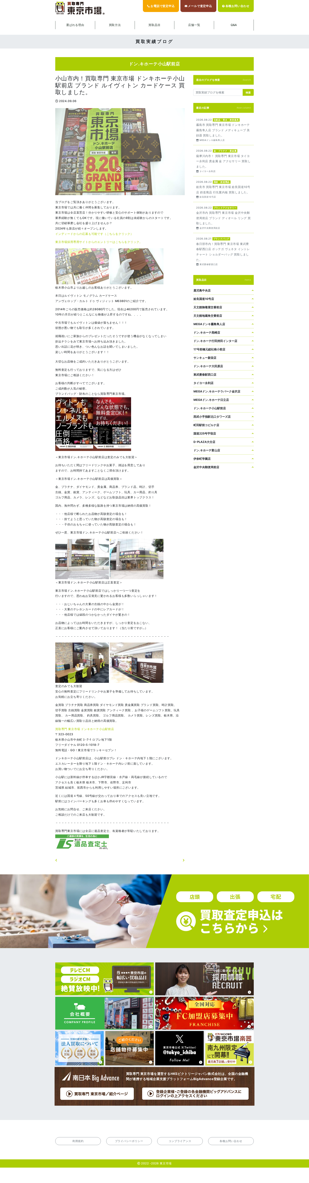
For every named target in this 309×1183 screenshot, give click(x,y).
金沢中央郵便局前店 (206, 467)
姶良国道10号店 (203, 299)
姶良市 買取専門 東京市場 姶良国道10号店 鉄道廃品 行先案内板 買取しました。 (223, 189)
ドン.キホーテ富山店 (206, 450)
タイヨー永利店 (203, 383)
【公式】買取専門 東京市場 (80, 8)
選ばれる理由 (75, 25)
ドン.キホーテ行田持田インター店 (215, 341)
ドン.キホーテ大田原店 (208, 366)
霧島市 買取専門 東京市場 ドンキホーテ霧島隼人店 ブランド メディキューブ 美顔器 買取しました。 (223, 129)
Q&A (234, 25)
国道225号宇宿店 (204, 433)
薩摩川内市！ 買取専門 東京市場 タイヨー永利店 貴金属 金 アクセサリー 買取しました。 (223, 160)
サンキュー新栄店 (204, 357)
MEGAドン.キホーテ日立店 (211, 400)
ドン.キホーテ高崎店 (206, 332)
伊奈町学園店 (202, 458)
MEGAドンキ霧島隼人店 (209, 324)
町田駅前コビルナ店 (206, 425)
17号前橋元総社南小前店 (209, 349)
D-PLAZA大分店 (204, 442)
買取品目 (154, 25)
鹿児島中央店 (202, 290)
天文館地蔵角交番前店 (207, 315)
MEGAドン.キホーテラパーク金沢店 (216, 391)
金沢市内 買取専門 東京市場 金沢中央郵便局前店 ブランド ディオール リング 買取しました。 (223, 217)
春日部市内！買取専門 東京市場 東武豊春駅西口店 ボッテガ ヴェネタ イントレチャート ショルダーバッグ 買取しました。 (223, 251)
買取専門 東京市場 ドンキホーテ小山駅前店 (84, 729)
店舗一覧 (194, 25)
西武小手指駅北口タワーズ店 (212, 416)
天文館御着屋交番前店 (207, 307)
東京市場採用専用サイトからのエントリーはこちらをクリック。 (98, 242)
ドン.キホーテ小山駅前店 (209, 408)
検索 (248, 92)
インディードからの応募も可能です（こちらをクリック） (94, 234)
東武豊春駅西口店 (204, 374)
